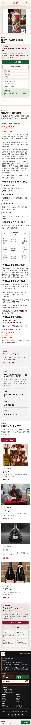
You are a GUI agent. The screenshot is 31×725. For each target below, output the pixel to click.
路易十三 (4, 699)
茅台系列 (4, 696)
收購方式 (15, 305)
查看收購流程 (15, 627)
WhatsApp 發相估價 (8, 440)
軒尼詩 (3, 698)
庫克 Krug (18, 698)
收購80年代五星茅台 (10, 320)
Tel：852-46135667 (7, 129)
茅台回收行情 (23, 311)
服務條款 (22, 711)
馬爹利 (3, 701)
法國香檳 (18, 696)
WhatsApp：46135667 (8, 127)
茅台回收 (14, 326)
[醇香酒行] (3, 654)
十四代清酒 (18, 701)
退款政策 (13, 711)
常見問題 (11, 307)
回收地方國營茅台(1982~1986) (13, 323)
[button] (3, 2)
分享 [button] (4, 101)
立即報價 (25, 722)
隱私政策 (17, 711)
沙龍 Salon (18, 699)
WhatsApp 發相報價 (15, 62)
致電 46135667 (15, 67)
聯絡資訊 (26, 711)
